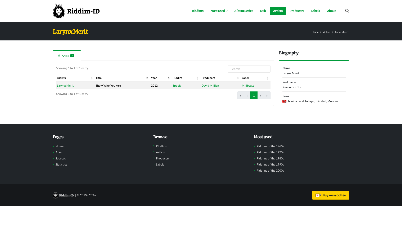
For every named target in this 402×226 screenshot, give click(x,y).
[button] (92, 78)
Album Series (243, 11)
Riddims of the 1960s (270, 146)
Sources (60, 158)
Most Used (217, 11)
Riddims (198, 11)
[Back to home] (76, 10)
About (331, 11)
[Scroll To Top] (394, 221)
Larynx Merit (65, 85)
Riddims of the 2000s (270, 170)
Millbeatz (248, 85)
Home (315, 31)
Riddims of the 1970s (270, 152)
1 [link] (254, 95)
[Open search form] (347, 11)
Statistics (61, 164)
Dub (263, 11)
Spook (177, 85)
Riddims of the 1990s (270, 164)
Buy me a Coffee (333, 195)
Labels (315, 11)
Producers (297, 11)
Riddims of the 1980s (270, 158)
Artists (278, 11)
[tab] (67, 55)
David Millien (210, 85)
